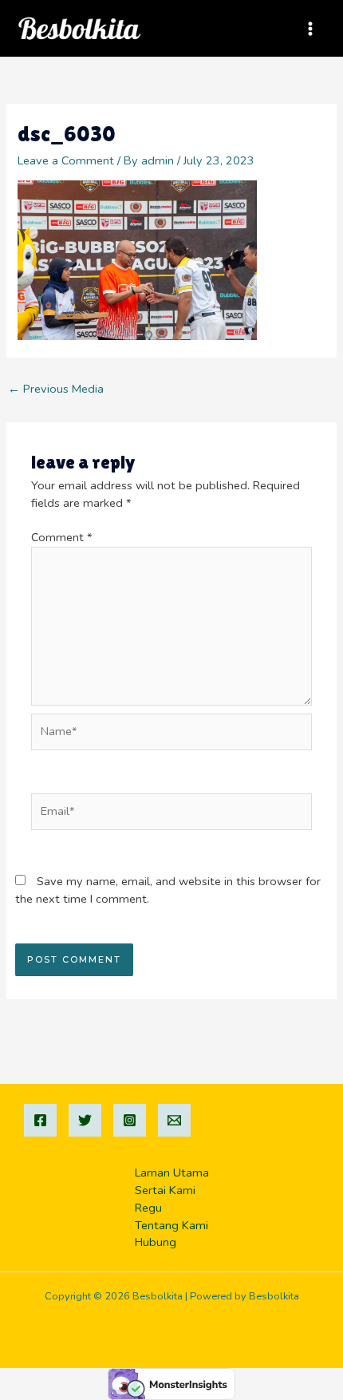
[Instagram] (129, 1120)
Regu (148, 1208)
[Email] (174, 1120)
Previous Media (56, 389)
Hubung (155, 1242)
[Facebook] (40, 1120)
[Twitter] (85, 1120)
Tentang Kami (171, 1225)
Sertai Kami (165, 1190)
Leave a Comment (66, 160)
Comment (62, 537)
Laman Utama (172, 1173)
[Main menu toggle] (310, 28)
